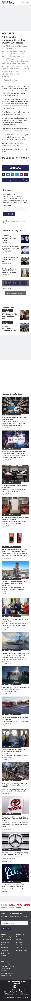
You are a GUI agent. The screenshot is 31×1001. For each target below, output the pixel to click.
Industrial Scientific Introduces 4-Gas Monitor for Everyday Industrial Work (14, 550)
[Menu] (27, 2)
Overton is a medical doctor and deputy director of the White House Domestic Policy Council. (14, 625)
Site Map (25, 994)
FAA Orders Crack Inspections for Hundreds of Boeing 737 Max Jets (13, 885)
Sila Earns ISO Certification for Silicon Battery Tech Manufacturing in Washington (14, 583)
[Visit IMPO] (27, 905)
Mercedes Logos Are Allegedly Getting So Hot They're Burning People (15, 853)
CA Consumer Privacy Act (12, 994)
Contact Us (15, 990)
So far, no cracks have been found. (12, 889)
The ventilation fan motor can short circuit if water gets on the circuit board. (15, 522)
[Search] (23, 2)
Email (2, 920)
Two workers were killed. (9, 691)
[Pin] (21, 174)
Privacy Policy (9, 992)
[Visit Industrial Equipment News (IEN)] (19, 905)
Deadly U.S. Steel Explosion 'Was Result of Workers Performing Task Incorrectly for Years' (15, 785)
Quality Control (9, 33)
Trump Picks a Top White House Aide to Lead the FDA (15, 620)
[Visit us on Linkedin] (15, 986)
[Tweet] (17, 174)
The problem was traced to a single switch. (15, 721)
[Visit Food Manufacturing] (12, 905)
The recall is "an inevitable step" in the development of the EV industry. (13, 490)
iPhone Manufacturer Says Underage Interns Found (9, 328)
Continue (9, 214)
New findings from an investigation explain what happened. (15, 756)
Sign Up (6, 928)
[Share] (8, 174)
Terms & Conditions (22, 992)
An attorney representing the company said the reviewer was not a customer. (15, 456)
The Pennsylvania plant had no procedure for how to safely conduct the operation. (14, 790)
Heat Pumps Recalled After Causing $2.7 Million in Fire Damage (9, 270)
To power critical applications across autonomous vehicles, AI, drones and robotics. (13, 589)
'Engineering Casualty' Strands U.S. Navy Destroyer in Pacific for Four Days (15, 654)
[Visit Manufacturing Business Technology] (19, 907)
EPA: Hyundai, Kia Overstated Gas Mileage (9, 316)
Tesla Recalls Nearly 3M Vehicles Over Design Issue (10, 259)
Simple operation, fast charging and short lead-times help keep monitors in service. (15, 554)
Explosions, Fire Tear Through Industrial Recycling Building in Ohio (15, 688)
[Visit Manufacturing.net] (12, 907)
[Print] (3, 174)
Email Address (8, 205)
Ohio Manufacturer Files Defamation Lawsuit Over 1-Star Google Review (10, 248)
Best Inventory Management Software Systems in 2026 (14, 418)
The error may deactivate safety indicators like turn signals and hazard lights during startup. (15, 824)
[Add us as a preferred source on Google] (26, 174)
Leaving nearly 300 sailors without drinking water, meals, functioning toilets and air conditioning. (15, 659)
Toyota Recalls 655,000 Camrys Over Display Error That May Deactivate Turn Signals (15, 818)
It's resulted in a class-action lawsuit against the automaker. (13, 858)
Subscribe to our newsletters (15, 168)
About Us (7, 990)
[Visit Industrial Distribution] (4, 907)
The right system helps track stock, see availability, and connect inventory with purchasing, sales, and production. (14, 423)
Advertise (23, 990)
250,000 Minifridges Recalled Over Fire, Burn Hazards (15, 718)
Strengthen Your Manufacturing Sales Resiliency (9, 238)
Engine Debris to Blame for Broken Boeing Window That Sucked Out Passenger (13, 751)
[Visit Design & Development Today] (4, 905)
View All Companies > (15, 293)
